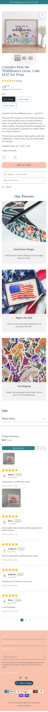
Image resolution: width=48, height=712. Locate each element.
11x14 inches (9, 106)
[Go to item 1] (9, 459)
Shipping (4, 89)
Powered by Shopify (24, 706)
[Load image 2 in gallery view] (24, 58)
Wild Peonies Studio (20, 703)
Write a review (18, 448)
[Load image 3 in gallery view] (30, 58)
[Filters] (38, 448)
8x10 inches (24, 100)
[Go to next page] (30, 620)
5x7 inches (9, 100)
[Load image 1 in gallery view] (17, 58)
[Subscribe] (44, 657)
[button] (8, 80)
